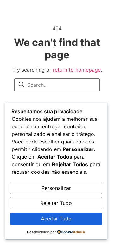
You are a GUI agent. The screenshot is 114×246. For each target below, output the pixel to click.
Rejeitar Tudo (56, 203)
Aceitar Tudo (56, 218)
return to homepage (77, 70)
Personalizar (56, 188)
